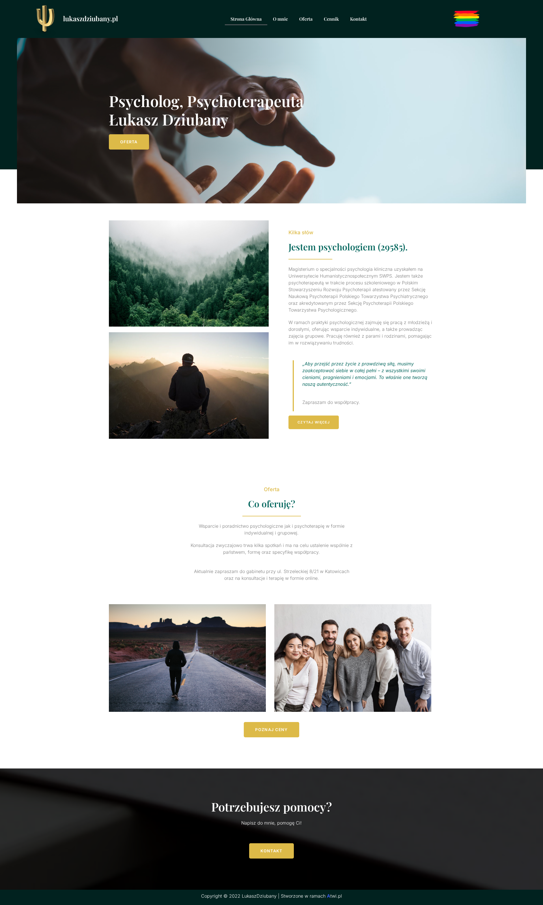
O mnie (280, 19)
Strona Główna (246, 19)
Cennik (331, 19)
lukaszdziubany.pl (90, 18)
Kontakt (358, 19)
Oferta (306, 19)
